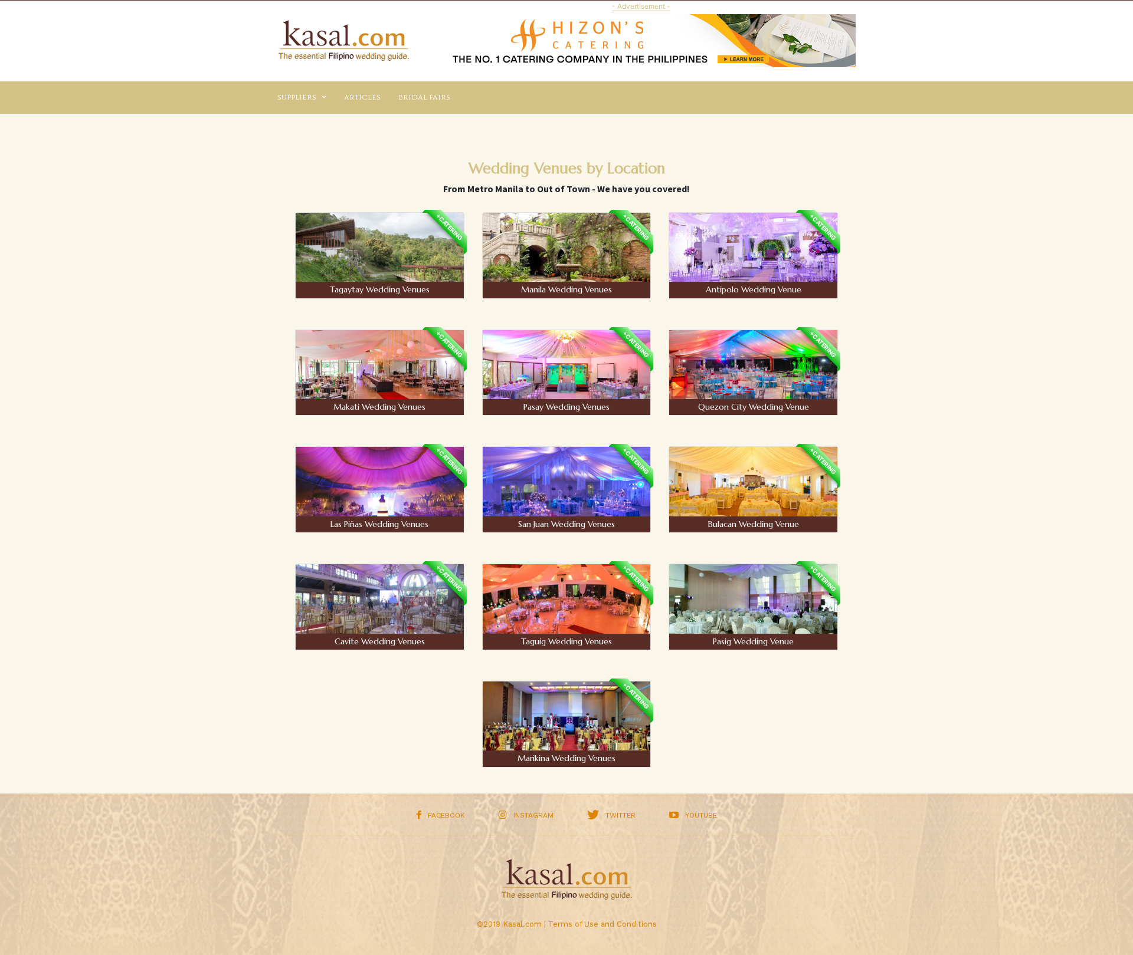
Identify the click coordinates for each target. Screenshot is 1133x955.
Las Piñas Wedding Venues (379, 524)
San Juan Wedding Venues (566, 524)
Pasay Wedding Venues (566, 406)
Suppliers (296, 97)
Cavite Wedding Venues (380, 641)
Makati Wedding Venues (379, 406)
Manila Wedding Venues (566, 289)
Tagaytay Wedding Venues (380, 289)
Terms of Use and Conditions (602, 924)
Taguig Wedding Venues (566, 641)
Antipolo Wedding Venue (753, 289)
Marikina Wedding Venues (566, 758)
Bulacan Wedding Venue (753, 524)
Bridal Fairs (424, 97)
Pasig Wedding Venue (753, 641)
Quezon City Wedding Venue (753, 406)
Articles (362, 97)
